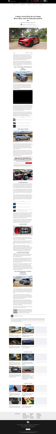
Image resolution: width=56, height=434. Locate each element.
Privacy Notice (15, 165)
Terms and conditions (36, 424)
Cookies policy (26, 425)
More (35, 2)
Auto (33, 2)
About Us (32, 424)
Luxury (30, 2)
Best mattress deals (39, 415)
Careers (35, 425)
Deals (17, 4)
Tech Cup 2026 (40, 4)
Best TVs (31, 415)
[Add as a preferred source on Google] (28, 429)
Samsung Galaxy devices (26, 415)
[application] (23, 96)
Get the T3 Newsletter (23, 4)
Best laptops (31, 414)
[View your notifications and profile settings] (42, 1)
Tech (21, 2)
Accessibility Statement (20, 424)
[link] (15, 311)
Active (24, 2)
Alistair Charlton (25, 24)
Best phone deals (39, 414)
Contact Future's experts (26, 424)
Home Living (27, 2)
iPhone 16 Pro (24, 414)
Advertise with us (31, 425)
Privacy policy (22, 425)
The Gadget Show (35, 4)
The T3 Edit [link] (24, 309)
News (34, 24)
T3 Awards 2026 (29, 4)
